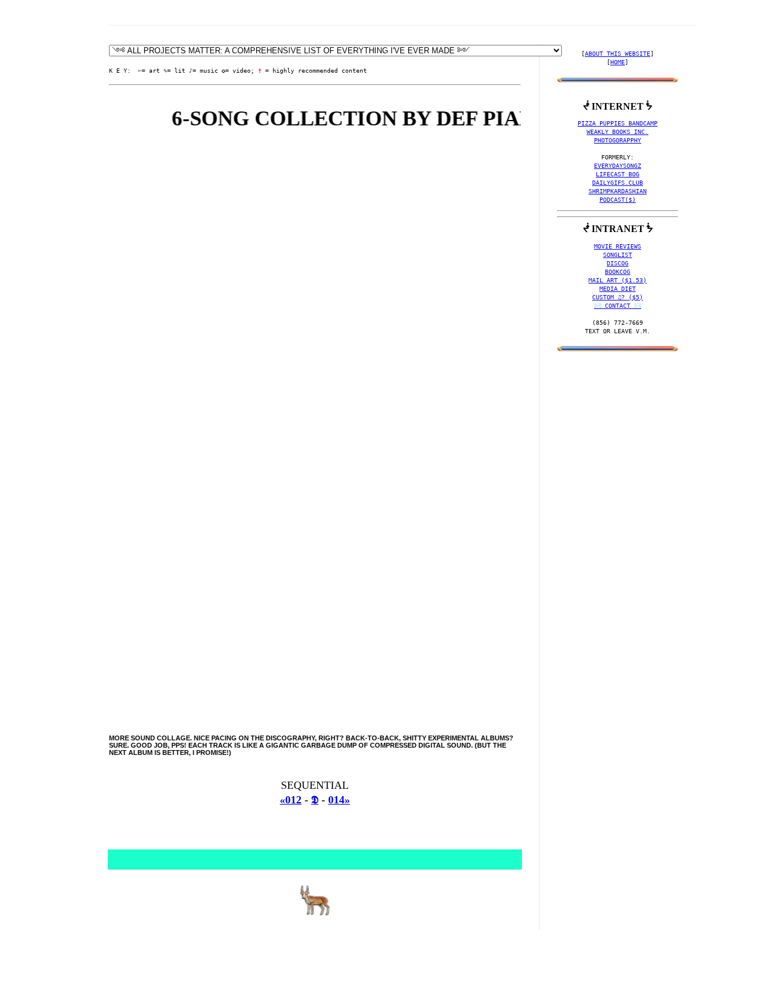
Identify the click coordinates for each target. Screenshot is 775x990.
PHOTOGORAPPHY (617, 140)
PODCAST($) (617, 199)
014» (339, 800)
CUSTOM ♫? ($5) (617, 297)
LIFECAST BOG (617, 174)
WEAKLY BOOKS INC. (617, 131)
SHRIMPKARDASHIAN (618, 191)
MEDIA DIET (617, 288)
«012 (291, 800)
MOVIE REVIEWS (617, 246)
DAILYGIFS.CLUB (617, 182)
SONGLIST (617, 254)
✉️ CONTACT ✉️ (617, 305)
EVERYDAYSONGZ (617, 165)
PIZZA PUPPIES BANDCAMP (618, 123)
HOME (617, 62)
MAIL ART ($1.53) (618, 280)
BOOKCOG (617, 271)
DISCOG (617, 263)
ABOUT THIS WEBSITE (617, 53)
